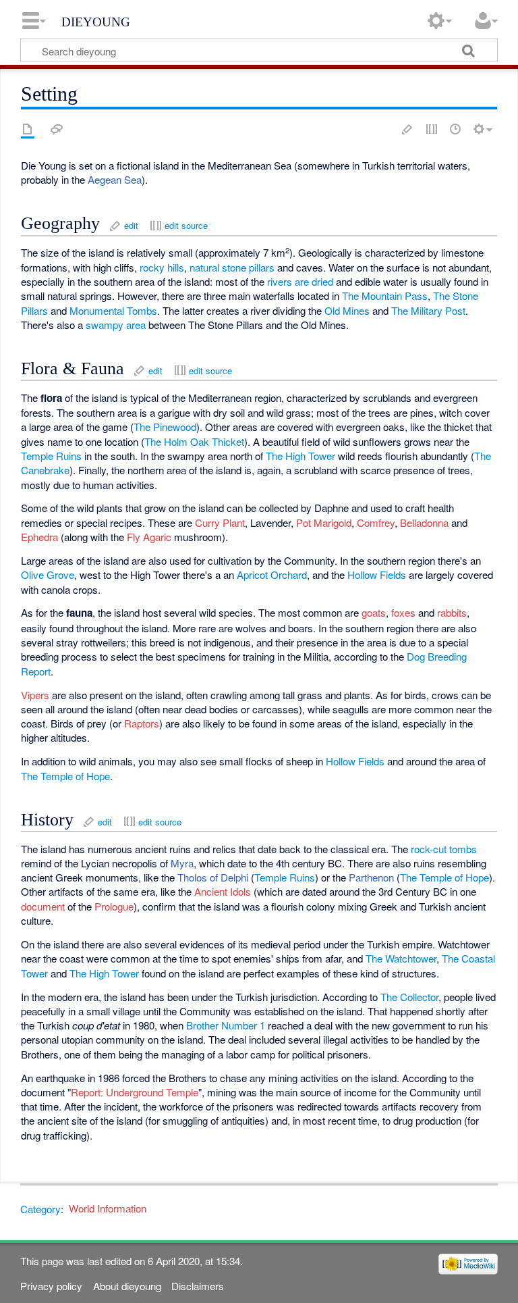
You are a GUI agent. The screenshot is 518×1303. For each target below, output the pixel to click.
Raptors (141, 723)
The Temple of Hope (65, 776)
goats (374, 612)
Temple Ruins (51, 456)
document (43, 906)
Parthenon (371, 877)
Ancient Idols (222, 891)
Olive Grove (47, 574)
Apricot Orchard (272, 574)
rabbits (452, 612)
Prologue (114, 906)
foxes (403, 612)
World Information (107, 1208)
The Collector (409, 997)
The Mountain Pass (385, 295)
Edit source (431, 129)
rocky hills (162, 267)
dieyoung (95, 20)
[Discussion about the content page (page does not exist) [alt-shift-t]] (56, 129)
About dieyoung (127, 1286)
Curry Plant (220, 522)
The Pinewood (165, 426)
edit (131, 225)
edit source (186, 225)
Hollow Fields (376, 574)
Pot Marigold (323, 522)
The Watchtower (401, 958)
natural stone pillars (232, 267)
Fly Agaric (149, 537)
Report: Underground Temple (134, 1092)
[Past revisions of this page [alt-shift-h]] (455, 129)
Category (40, 1208)
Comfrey (376, 522)
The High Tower (300, 456)
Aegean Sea (115, 179)
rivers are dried (300, 281)
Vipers (35, 695)
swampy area (116, 324)
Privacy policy (51, 1286)
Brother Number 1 (225, 1025)
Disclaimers (197, 1286)
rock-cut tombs (444, 849)
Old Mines (347, 310)
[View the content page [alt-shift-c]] (27, 129)
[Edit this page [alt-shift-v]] (407, 129)
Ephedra (39, 537)
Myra (182, 863)
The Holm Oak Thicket (194, 441)
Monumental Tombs (113, 310)
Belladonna (424, 522)
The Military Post (428, 310)
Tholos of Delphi (212, 877)
